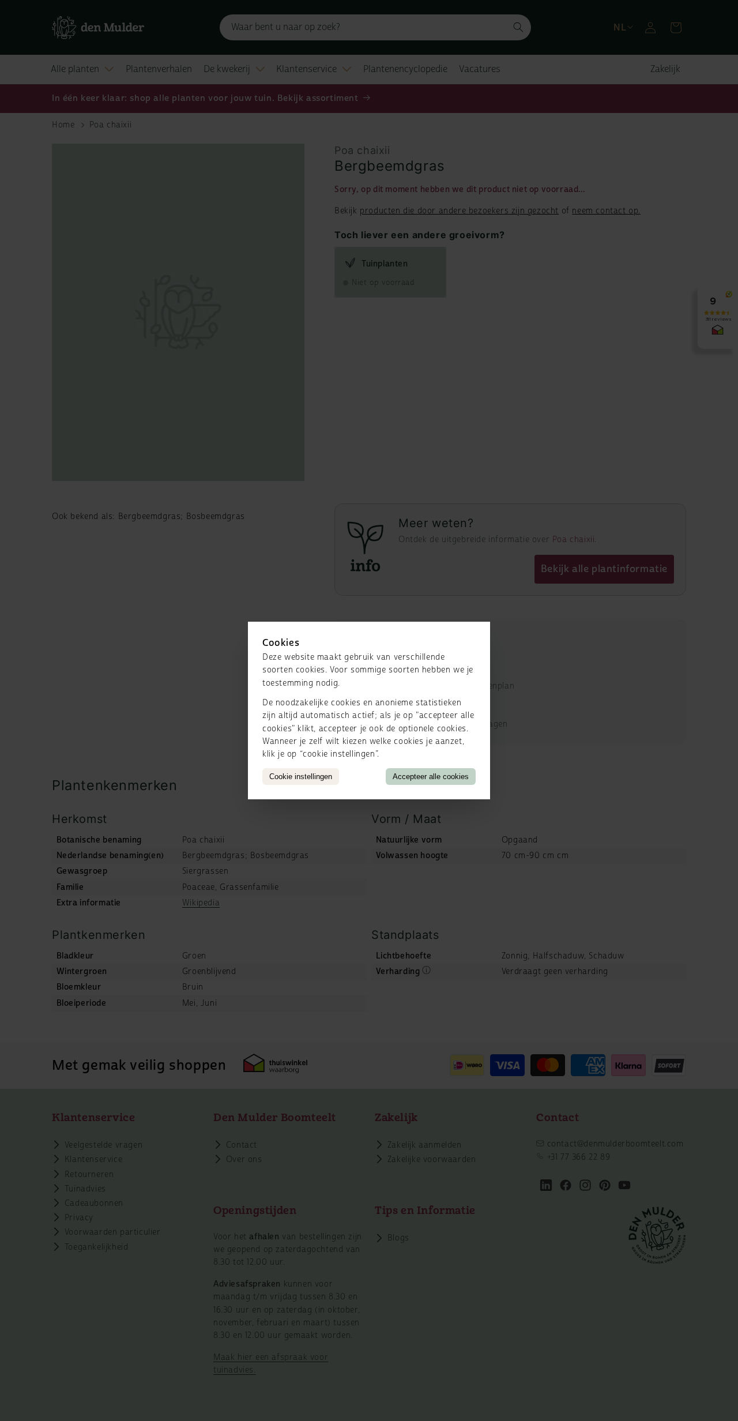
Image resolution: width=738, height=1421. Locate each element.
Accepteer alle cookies (431, 776)
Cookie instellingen (300, 776)
